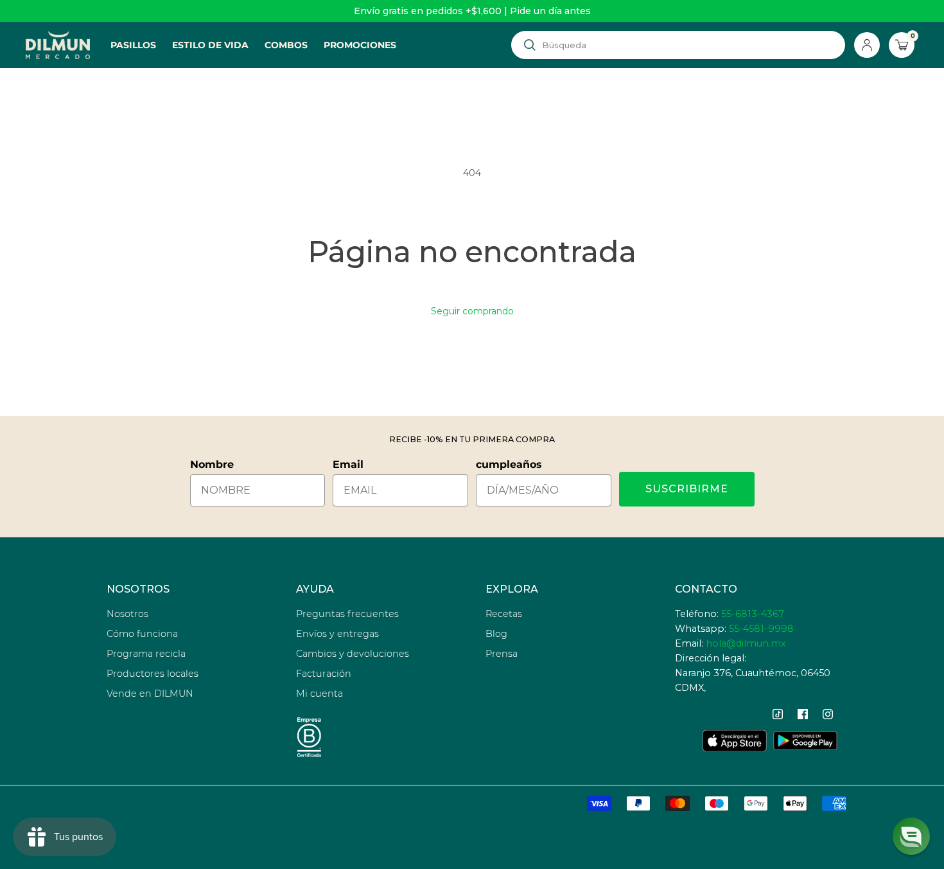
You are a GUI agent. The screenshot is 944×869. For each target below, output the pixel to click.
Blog (496, 634)
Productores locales (152, 673)
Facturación (323, 673)
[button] (911, 836)
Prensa (501, 653)
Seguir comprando (472, 311)
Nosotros (127, 614)
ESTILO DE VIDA (210, 45)
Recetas (503, 614)
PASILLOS (133, 45)
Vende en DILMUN (150, 693)
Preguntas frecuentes (347, 614)
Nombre (212, 464)
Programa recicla (146, 653)
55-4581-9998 (761, 628)
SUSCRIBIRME (686, 489)
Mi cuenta (319, 693)
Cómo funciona (142, 634)
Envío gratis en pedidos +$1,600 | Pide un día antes (472, 11)
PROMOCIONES (360, 45)
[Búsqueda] (530, 45)
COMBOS (286, 45)
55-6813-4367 (752, 614)
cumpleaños (509, 464)
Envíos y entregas (337, 634)
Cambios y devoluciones (352, 653)
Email (348, 464)
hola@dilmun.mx (746, 643)
